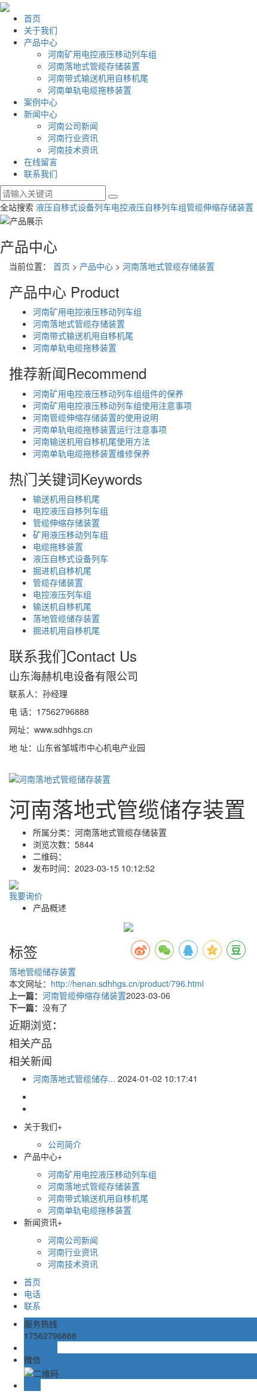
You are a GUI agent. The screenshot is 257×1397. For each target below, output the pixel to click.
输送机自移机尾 (62, 606)
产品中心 (40, 42)
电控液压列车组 (62, 594)
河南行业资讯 (73, 137)
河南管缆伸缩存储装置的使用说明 (95, 417)
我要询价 (25, 895)
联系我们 (40, 173)
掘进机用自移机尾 (66, 630)
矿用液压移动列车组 (70, 534)
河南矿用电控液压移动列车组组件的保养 (108, 393)
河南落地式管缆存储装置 (94, 66)
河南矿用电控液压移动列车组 (102, 54)
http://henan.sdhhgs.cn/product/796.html (127, 983)
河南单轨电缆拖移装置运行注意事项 (100, 429)
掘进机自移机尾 (62, 570)
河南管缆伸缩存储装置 (84, 995)
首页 (32, 18)
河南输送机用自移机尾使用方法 (91, 441)
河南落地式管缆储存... (74, 1078)
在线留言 (40, 161)
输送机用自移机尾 (66, 499)
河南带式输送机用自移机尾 (98, 78)
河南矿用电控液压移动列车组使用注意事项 (112, 405)
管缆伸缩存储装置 (219, 207)
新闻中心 (40, 114)
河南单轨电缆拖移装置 (89, 90)
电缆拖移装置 (58, 546)
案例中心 (40, 102)
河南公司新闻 (73, 126)
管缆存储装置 (58, 582)
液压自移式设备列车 (73, 207)
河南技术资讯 (73, 149)
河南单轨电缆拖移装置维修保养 (91, 453)
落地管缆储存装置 (66, 618)
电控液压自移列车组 (148, 207)
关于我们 (40, 30)
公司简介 (64, 1144)
